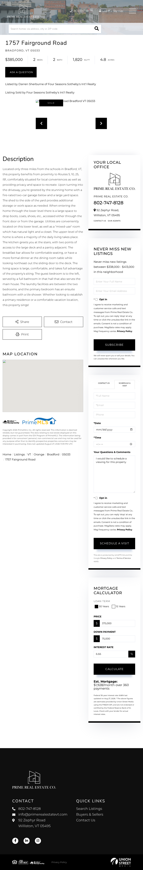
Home (7, 454)
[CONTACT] (21, 72)
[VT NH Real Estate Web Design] (121, 862)
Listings (19, 454)
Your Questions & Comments (112, 452)
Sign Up (118, 10)
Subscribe (114, 344)
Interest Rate (104, 647)
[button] (96, 28)
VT (29, 454)
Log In (106, 10)
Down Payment (105, 631)
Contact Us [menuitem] (85, 820)
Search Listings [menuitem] (89, 809)
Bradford (53, 454)
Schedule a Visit (124, 384)
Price (97, 616)
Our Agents (114, 221)
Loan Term (102, 601)
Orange (39, 454)
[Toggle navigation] (132, 11)
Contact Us (100, 221)
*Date (97, 423)
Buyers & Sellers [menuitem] (89, 814)
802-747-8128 (83, 11)
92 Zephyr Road (34, 823)
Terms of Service (123, 558)
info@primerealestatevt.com (42, 814)
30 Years (104, 606)
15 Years (120, 606)
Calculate (114, 669)
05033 (66, 454)
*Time (97, 437)
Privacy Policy (124, 331)
